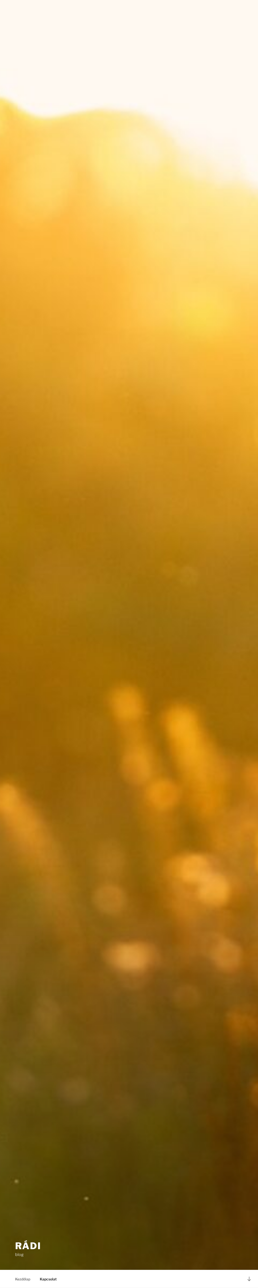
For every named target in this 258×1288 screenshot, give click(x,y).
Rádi (28, 1245)
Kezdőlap (22, 1279)
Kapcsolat (48, 1279)
